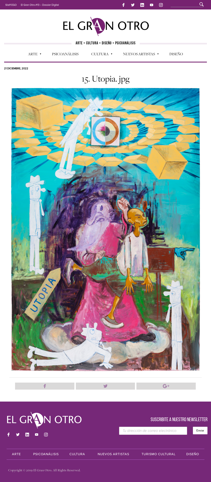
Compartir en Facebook (44, 386)
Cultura (98, 54)
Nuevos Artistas (137, 54)
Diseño (176, 53)
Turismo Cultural (159, 454)
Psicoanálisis (65, 53)
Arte (31, 54)
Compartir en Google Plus (166, 386)
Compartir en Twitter (105, 386)
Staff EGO (11, 5)
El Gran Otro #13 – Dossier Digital (40, 5)
